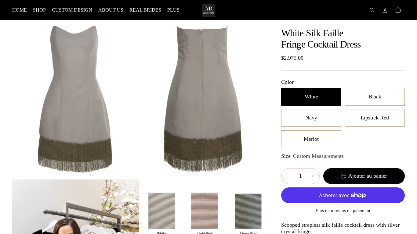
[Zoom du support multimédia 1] (75, 99)
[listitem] (173, 10)
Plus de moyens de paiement (343, 210)
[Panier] (398, 10)
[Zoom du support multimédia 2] (203, 99)
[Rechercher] (372, 10)
